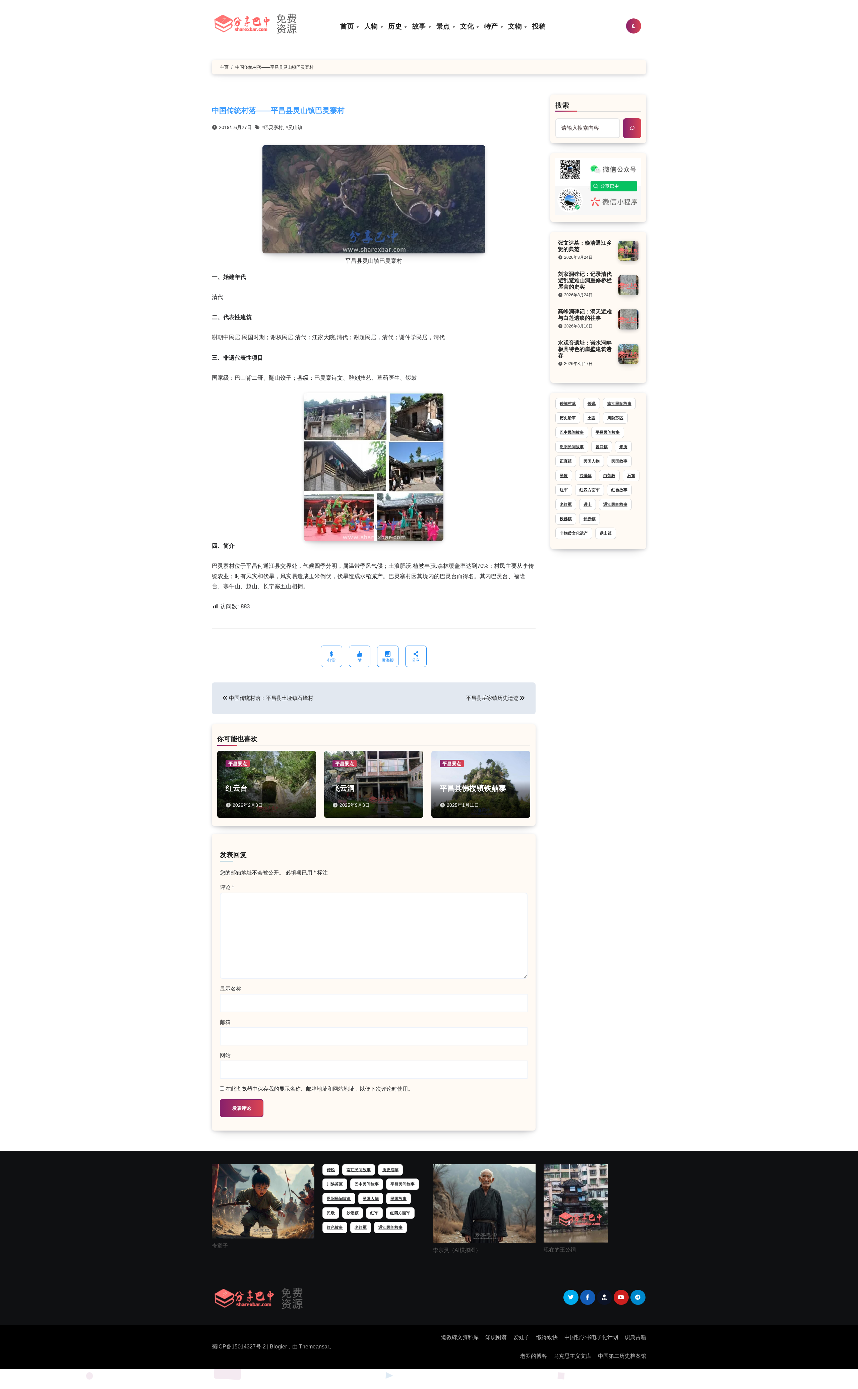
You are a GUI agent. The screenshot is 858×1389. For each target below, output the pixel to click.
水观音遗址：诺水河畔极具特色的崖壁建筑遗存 (585, 349)
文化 (468, 26)
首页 (348, 26)
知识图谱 (496, 1337)
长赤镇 (590, 519)
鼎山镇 (606, 533)
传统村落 (568, 403)
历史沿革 (568, 418)
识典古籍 (635, 1337)
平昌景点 (237, 763)
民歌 (564, 475)
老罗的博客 (533, 1356)
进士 (588, 504)
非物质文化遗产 (574, 533)
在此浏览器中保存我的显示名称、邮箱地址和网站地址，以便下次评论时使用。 (319, 1089)
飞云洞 (343, 788)
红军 (564, 490)
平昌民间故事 (608, 432)
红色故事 (619, 490)
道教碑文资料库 (460, 1337)
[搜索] (632, 128)
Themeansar (314, 1346)
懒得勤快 (547, 1337)
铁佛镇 (566, 519)
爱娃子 (521, 1337)
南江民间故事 (619, 403)
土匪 (592, 418)
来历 (623, 446)
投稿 (539, 26)
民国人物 (592, 461)
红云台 (237, 788)
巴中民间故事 (572, 432)
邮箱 (225, 1022)
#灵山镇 (294, 127)
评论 (227, 887)
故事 (420, 26)
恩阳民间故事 (572, 446)
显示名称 (230, 988)
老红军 (566, 504)
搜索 (562, 105)
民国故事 (619, 461)
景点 (444, 26)
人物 (372, 26)
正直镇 (566, 461)
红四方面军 (589, 490)
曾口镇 (602, 446)
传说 (592, 403)
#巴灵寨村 (272, 127)
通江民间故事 (615, 504)
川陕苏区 (615, 418)
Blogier (278, 1346)
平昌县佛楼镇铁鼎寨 (473, 788)
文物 (516, 26)
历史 (396, 26)
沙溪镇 (585, 475)
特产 (492, 26)
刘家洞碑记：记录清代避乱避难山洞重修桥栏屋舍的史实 (585, 280)
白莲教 (609, 475)
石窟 (631, 475)
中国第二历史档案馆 (622, 1356)
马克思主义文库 (572, 1356)
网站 (225, 1055)
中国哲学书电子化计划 (591, 1337)
